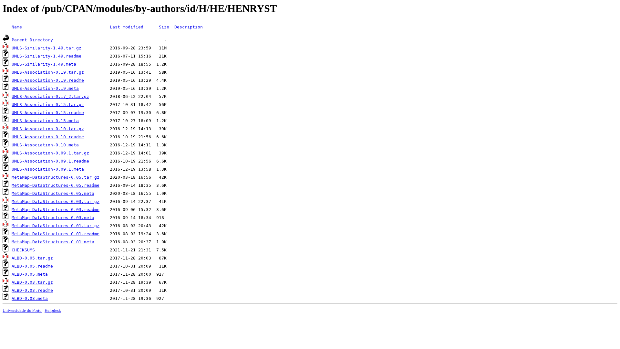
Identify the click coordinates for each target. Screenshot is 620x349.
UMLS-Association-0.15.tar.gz (48, 104)
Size (164, 27)
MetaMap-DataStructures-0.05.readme (55, 185)
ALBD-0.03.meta (30, 298)
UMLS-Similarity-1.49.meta (44, 64)
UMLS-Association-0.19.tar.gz (48, 72)
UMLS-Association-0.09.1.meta (48, 169)
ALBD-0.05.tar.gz (32, 258)
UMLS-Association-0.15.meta (45, 120)
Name (17, 27)
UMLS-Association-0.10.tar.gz (48, 128)
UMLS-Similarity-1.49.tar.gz (46, 48)
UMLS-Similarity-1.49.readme (46, 56)
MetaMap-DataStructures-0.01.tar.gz (55, 225)
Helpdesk (53, 310)
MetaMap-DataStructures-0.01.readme (55, 233)
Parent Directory (32, 39)
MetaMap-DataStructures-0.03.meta (53, 217)
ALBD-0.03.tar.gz (32, 282)
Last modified (126, 27)
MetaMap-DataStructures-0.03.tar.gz (55, 201)
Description (188, 27)
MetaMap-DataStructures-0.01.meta (53, 241)
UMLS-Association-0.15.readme (48, 112)
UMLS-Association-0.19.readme (48, 80)
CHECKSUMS (23, 250)
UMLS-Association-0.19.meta (45, 88)
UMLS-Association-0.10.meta (45, 145)
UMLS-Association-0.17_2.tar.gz (50, 96)
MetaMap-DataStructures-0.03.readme (55, 209)
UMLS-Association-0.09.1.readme (50, 161)
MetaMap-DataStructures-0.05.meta (53, 193)
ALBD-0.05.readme (32, 266)
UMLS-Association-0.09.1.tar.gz (50, 153)
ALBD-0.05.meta (30, 274)
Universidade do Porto (22, 310)
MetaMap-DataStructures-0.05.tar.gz (55, 177)
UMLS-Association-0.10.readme (48, 136)
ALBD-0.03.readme (32, 290)
